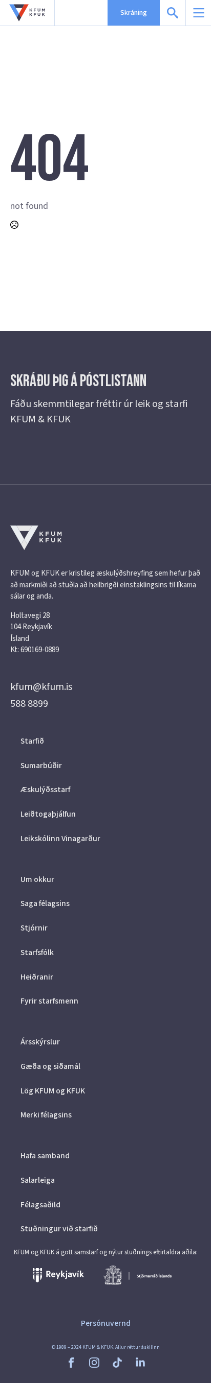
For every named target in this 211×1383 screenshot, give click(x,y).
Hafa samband (45, 1155)
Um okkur (37, 879)
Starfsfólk (37, 952)
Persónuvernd (106, 1323)
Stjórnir (34, 928)
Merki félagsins (46, 1114)
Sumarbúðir (41, 765)
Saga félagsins (45, 903)
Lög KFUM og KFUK (52, 1090)
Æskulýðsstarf (45, 789)
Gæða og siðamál (50, 1066)
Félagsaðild (40, 1204)
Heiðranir (36, 977)
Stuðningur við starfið (59, 1228)
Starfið (32, 741)
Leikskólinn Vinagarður (60, 838)
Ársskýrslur (40, 1041)
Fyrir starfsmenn (49, 1001)
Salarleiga (37, 1180)
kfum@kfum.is (41, 687)
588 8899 (29, 704)
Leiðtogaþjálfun (48, 814)
